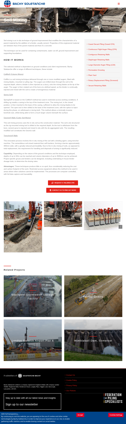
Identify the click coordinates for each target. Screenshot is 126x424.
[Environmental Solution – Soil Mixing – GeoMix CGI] (63, 215)
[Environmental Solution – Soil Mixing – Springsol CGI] (23, 215)
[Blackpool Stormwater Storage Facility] (33, 296)
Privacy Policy (71, 385)
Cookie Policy (71, 380)
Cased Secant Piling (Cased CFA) (101, 44)
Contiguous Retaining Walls (99, 54)
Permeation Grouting (96, 70)
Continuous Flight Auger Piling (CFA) (102, 49)
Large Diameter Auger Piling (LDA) (101, 65)
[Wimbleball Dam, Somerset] (93, 340)
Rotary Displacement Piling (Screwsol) (103, 80)
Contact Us (70, 375)
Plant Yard (92, 75)
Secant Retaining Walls (97, 86)
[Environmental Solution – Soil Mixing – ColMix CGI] (103, 223)
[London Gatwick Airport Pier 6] (33, 340)
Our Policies (71, 391)
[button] (5, 227)
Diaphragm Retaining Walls (98, 60)
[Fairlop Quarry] (93, 296)
